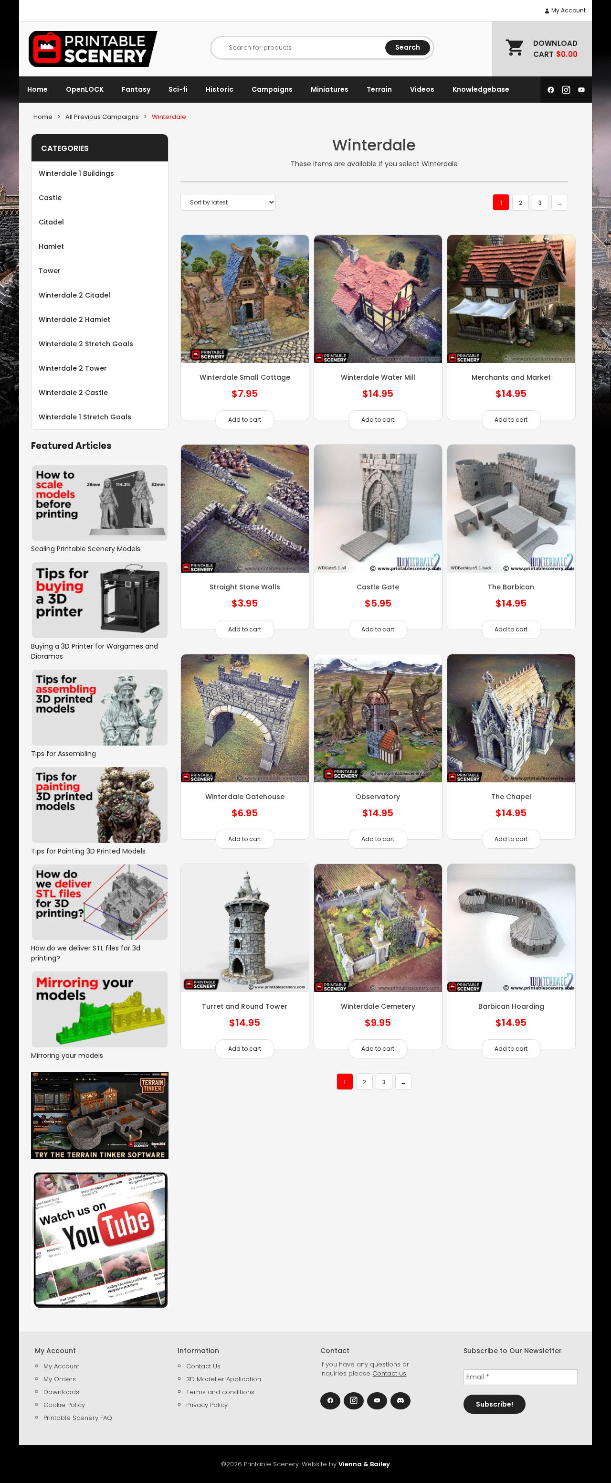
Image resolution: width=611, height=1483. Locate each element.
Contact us (389, 1373)
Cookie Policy (64, 1404)
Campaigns (272, 89)
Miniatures (329, 89)
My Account (568, 10)
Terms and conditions (220, 1392)
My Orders (59, 1379)
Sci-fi (178, 89)
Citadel (51, 222)
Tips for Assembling (63, 753)
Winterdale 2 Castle (73, 392)
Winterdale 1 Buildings (76, 173)
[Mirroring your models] (100, 1009)
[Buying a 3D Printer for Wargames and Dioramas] (100, 600)
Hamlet (51, 246)
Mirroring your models (67, 1055)
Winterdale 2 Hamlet (74, 319)
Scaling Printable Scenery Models (85, 549)
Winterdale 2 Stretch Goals (86, 344)
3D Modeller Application (223, 1379)
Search (407, 47)
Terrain (379, 89)
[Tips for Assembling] (100, 708)
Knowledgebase (481, 89)
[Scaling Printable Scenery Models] (100, 503)
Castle (50, 198)
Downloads (61, 1392)
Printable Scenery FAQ (77, 1417)
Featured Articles (71, 445)
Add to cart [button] (244, 420)
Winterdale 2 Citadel (74, 295)
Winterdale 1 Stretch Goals (85, 417)
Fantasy (136, 89)
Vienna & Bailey (364, 1464)
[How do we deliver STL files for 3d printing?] (100, 902)
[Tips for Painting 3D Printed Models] (100, 805)
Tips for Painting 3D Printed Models (88, 851)
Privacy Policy (207, 1404)
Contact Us (203, 1366)
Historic (219, 89)
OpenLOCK (85, 89)
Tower (50, 271)
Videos (422, 89)
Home (37, 89)
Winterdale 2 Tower (73, 368)
